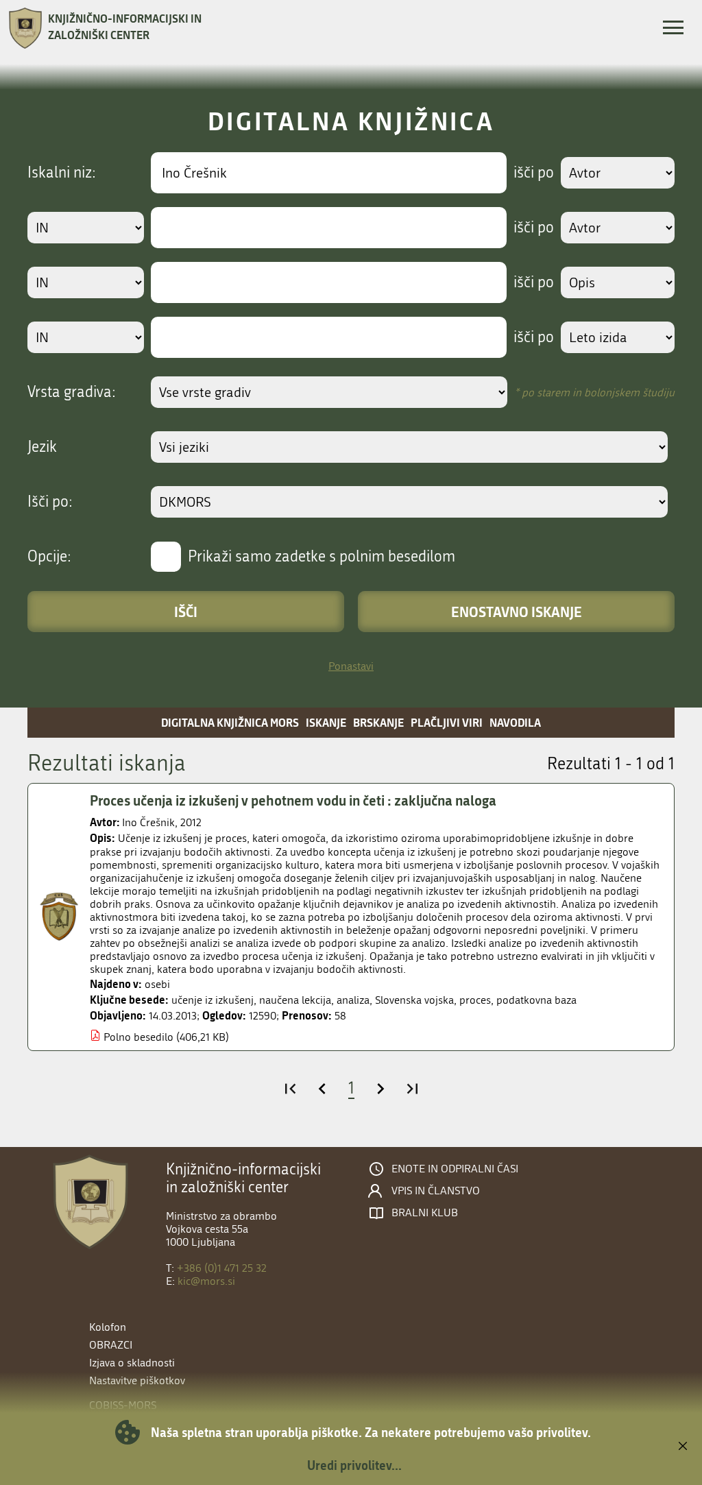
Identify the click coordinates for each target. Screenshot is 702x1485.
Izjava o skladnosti (132, 1362)
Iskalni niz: (61, 173)
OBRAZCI (110, 1344)
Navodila (515, 722)
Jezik (42, 447)
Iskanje (326, 722)
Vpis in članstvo (435, 1190)
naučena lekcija (295, 999)
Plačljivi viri (447, 722)
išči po (533, 173)
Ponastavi (351, 666)
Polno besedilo (138, 1036)
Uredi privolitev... (354, 1465)
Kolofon (107, 1326)
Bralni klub (424, 1212)
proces (475, 999)
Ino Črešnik (148, 822)
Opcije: (49, 557)
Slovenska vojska (414, 999)
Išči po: (50, 502)
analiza (353, 999)
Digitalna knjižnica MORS (230, 722)
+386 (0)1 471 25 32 (222, 1268)
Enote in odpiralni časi (454, 1168)
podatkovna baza (536, 999)
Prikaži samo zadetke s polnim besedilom (321, 557)
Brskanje (378, 722)
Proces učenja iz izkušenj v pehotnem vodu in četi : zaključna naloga (293, 800)
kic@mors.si (206, 1281)
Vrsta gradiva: (71, 392)
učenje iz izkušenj (212, 999)
